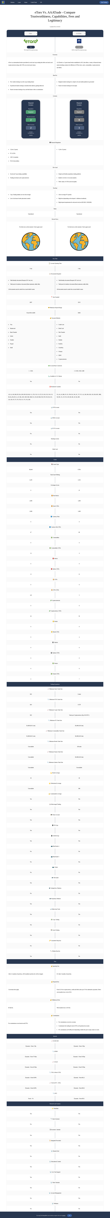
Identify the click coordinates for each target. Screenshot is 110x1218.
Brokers (12, 2)
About (25, 2)
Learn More (30, 135)
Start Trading (104, 2)
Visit (31, 47)
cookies (63, 1215)
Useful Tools (34, 2)
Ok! (69, 1215)
